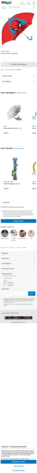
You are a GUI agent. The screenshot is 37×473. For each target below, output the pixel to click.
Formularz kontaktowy (9, 276)
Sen (31, 238)
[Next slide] (34, 118)
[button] (18, 470)
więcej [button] (5, 305)
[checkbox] (2, 298)
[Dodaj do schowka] (34, 13)
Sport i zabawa (4, 238)
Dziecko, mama (22, 238)
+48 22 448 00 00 (7, 278)
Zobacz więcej (21, 93)
